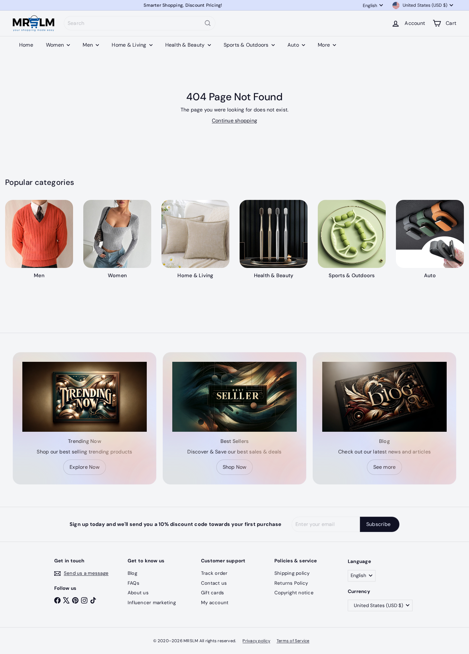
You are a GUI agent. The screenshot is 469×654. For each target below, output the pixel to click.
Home (26, 45)
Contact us (214, 583)
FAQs (133, 583)
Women (55, 45)
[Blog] (384, 397)
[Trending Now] (84, 397)
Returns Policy (291, 583)
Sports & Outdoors (247, 45)
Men (88, 45)
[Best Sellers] (234, 397)
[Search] (207, 23)
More (324, 45)
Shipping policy (292, 573)
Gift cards (212, 592)
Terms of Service (293, 640)
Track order (214, 573)
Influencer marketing (152, 602)
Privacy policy (256, 640)
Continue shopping (234, 120)
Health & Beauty (185, 45)
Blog (132, 573)
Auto (293, 45)
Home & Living (129, 45)
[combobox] (139, 23)
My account (214, 602)
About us (138, 592)
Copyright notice (294, 592)
